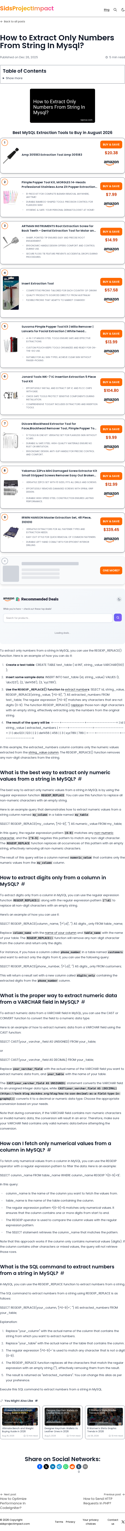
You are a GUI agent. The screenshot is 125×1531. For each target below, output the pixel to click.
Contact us (113, 1522)
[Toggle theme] (119, 599)
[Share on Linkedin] (52, 1466)
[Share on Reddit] (72, 1466)
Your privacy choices (91, 1522)
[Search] (115, 10)
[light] (123, 10)
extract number (76, 689)
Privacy (70, 1522)
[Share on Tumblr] (78, 1466)
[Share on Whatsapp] (65, 1466)
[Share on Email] (85, 1466)
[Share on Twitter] (46, 1466)
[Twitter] (123, 1522)
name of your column (60, 933)
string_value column (43, 752)
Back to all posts (14, 21)
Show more (14, 78)
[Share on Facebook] (39, 1466)
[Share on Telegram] (59, 1466)
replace (76, 705)
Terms (59, 1522)
